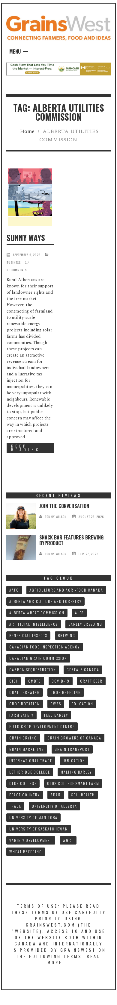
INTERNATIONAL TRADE (30, 760)
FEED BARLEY (56, 715)
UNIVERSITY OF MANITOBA (33, 817)
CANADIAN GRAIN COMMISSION (38, 658)
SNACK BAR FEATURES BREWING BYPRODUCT (71, 540)
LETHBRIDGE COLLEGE (29, 771)
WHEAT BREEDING (25, 851)
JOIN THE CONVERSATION (64, 506)
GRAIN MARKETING (26, 749)
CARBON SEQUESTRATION (32, 669)
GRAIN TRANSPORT (72, 749)
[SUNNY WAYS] (30, 197)
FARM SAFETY (21, 715)
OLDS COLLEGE (23, 783)
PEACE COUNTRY (24, 794)
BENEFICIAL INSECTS (28, 635)
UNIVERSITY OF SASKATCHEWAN (38, 828)
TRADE (15, 806)
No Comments (17, 270)
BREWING (66, 635)
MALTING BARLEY (76, 771)
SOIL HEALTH (83, 794)
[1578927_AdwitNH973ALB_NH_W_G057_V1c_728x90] (58, 69)
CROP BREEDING (65, 692)
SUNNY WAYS (26, 237)
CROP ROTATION (24, 703)
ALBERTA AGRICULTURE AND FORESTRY (45, 601)
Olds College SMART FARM (73, 783)
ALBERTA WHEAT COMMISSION (36, 612)
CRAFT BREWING (24, 692)
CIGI (13, 680)
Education (82, 703)
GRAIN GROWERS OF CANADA (74, 737)
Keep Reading (25, 447)
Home (27, 131)
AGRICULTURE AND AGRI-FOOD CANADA (66, 589)
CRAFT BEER (91, 680)
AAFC (14, 589)
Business (14, 262)
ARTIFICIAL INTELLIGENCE (33, 624)
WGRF (68, 840)
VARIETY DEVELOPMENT (30, 840)
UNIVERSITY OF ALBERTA (54, 806)
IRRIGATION (74, 760)
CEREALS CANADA (83, 669)
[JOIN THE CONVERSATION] (21, 516)
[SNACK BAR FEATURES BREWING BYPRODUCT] (21, 547)
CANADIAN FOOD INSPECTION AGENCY (44, 646)
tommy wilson (56, 516)
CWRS (55, 703)
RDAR (55, 794)
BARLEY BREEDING (85, 624)
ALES (79, 612)
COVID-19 (61, 680)
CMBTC (34, 680)
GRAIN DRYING (23, 737)
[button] (18, 52)
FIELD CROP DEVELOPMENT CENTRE (42, 726)
